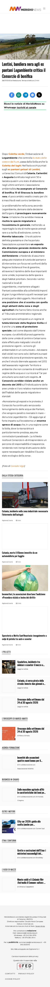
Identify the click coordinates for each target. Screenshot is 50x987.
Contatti (10, 974)
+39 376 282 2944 (28, 938)
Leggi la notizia (22, 669)
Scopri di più (40, 926)
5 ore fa (11, 520)
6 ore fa (11, 562)
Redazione (17, 80)
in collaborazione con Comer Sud (31, 828)
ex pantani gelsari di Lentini (24, 169)
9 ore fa (11, 645)
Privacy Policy (26, 974)
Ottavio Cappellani (26, 887)
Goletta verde (16, 154)
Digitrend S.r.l (34, 949)
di (18, 736)
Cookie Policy (12, 979)
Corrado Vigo (17, 466)
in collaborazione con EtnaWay (31, 858)
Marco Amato (24, 736)
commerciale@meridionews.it (30, 942)
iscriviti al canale (26, 107)
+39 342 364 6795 (29, 935)
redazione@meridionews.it (27, 933)
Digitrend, (5, 520)
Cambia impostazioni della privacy (25, 956)
